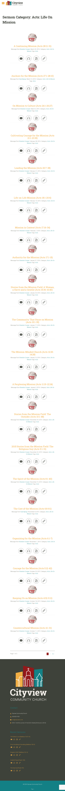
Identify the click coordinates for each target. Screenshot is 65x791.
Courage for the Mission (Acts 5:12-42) (32, 568)
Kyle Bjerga (22, 79)
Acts (36, 51)
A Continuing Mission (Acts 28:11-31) (32, 46)
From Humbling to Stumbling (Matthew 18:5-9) (22, 744)
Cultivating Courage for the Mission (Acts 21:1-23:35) (32, 137)
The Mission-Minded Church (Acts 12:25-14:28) (32, 353)
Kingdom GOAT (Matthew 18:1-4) (19, 752)
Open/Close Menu (3, 3)
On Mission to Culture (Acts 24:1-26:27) (32, 105)
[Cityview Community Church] (14, 3)
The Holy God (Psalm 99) (17, 768)
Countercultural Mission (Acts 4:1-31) (32, 627)
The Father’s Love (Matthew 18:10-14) (20, 736)
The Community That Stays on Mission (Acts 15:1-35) (32, 321)
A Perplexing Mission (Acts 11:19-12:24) (32, 384)
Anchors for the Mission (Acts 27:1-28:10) (32, 75)
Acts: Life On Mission (49, 79)
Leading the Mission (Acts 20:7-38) (32, 167)
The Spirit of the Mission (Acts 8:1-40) (32, 478)
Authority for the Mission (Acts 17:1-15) (32, 257)
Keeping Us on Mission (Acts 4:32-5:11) (32, 598)
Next (53, 653)
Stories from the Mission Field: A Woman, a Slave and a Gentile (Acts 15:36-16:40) (32, 288)
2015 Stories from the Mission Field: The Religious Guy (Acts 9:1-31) (32, 447)
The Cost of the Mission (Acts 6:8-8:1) (32, 508)
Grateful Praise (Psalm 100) (17, 760)
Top (32, 789)
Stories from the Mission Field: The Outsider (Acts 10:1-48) (32, 415)
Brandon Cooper (25, 49)
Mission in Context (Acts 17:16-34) (32, 227)
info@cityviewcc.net (16, 719)
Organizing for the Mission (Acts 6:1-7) (32, 538)
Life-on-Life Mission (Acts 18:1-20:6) (32, 197)
